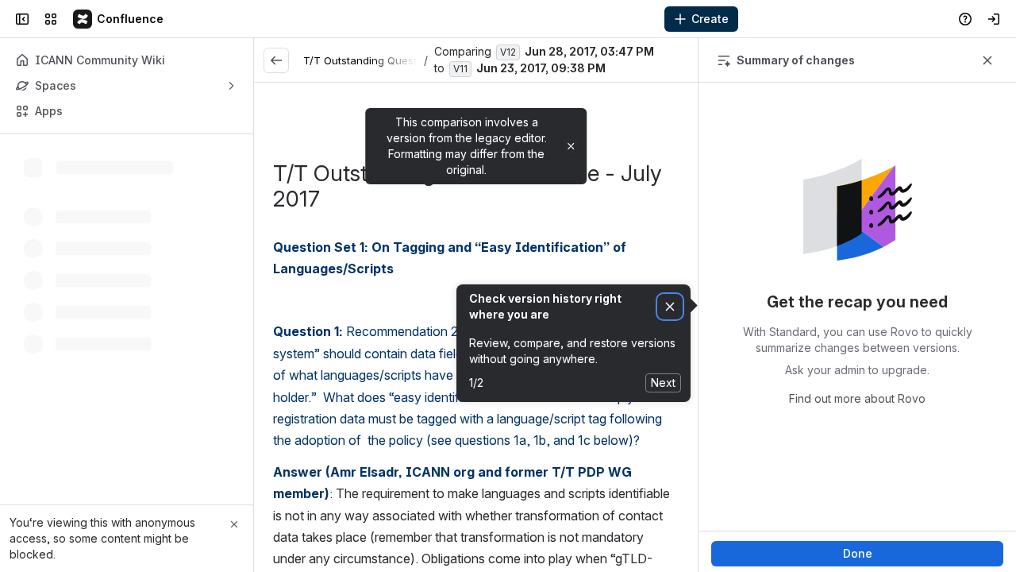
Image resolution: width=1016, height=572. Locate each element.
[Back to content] (276, 60)
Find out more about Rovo (857, 398)
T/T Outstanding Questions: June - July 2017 (415, 60)
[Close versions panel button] (987, 60)
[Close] (234, 524)
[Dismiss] (670, 307)
